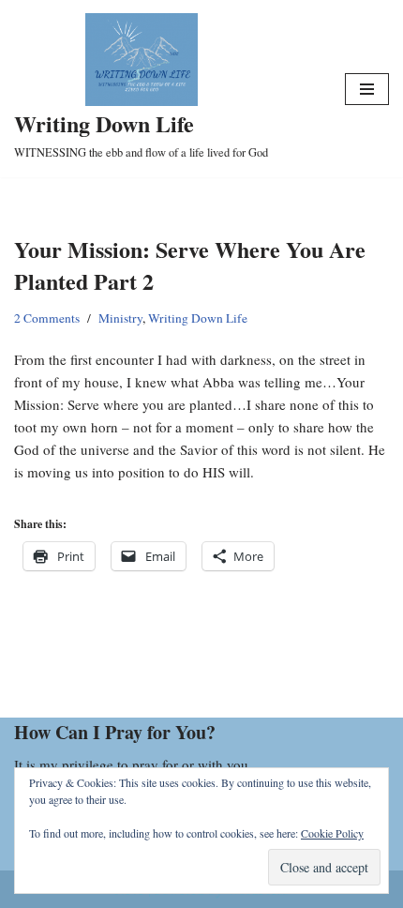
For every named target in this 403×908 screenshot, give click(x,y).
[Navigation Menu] (367, 89)
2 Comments (47, 318)
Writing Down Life (197, 318)
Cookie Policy (332, 832)
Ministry (120, 318)
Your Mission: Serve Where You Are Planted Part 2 (190, 265)
